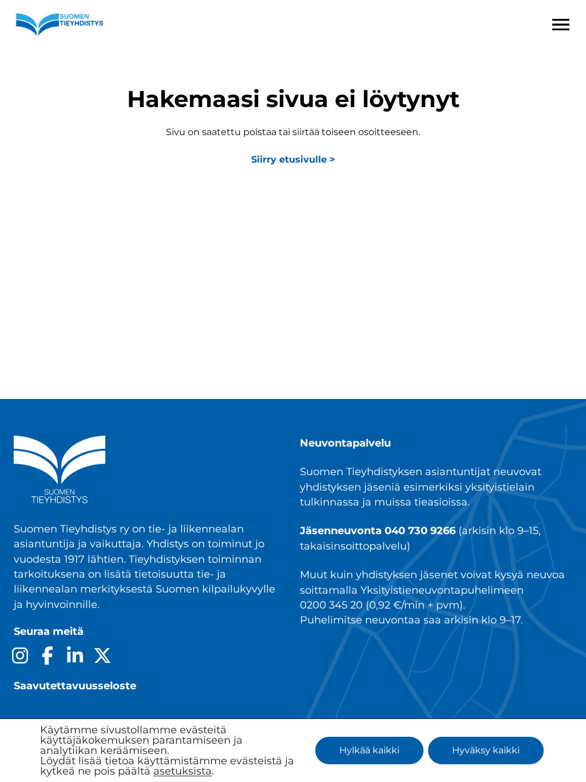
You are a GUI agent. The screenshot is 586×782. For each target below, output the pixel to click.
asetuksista (182, 771)
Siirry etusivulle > (293, 159)
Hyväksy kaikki (486, 750)
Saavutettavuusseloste (75, 686)
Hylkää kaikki (369, 750)
